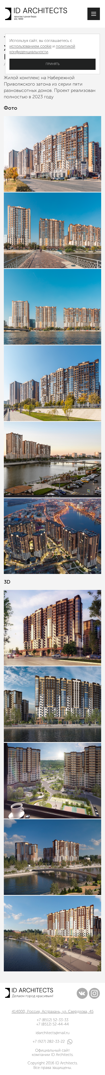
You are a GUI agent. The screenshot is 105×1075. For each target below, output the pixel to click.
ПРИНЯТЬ (53, 64)
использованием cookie (30, 46)
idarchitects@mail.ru (53, 1033)
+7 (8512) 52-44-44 (52, 1024)
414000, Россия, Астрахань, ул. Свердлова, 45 (53, 1011)
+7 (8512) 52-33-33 (52, 1020)
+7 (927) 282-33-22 (49, 1041)
